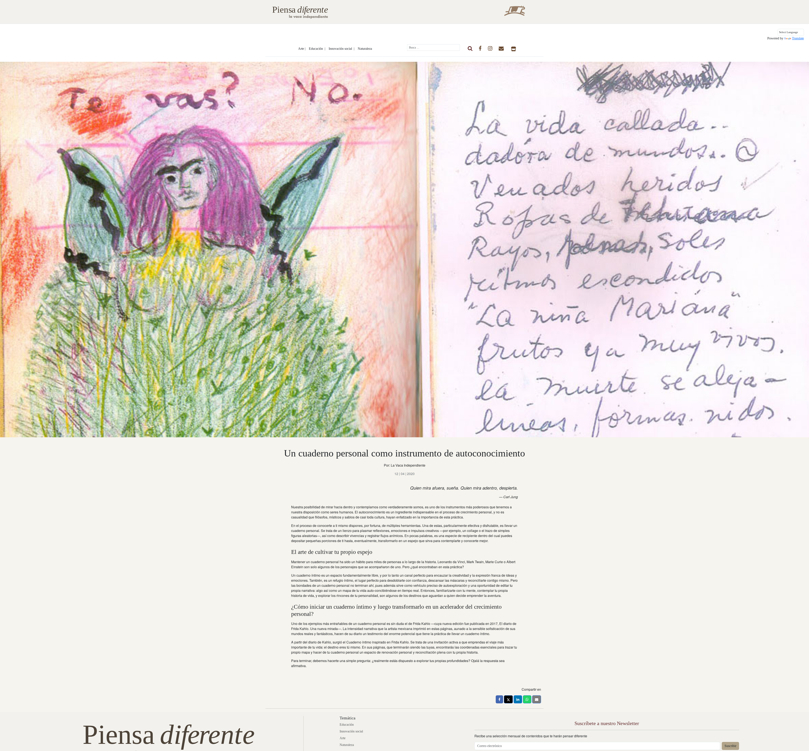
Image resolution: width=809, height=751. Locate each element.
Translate (798, 38)
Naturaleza (365, 48)
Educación (347, 724)
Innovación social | (341, 48)
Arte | (301, 48)
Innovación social (351, 731)
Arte (343, 738)
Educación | (317, 48)
